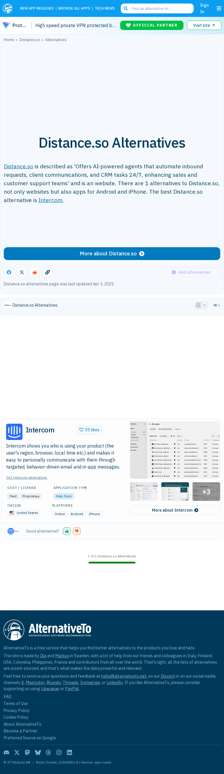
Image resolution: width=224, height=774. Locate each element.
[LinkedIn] (69, 752)
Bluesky (53, 682)
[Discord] (6, 752)
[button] (175, 450)
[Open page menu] (219, 8)
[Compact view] (204, 305)
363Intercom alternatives (26, 477)
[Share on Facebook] (9, 272)
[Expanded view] (198, 305)
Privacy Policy (16, 710)
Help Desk (64, 496)
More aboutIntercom (172, 510)
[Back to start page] (8, 8)
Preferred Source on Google (30, 738)
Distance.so (18, 166)
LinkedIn (114, 682)
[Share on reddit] (34, 272)
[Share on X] (22, 272)
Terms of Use (16, 703)
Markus (62, 655)
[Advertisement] (112, 85)
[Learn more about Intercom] (14, 432)
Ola (43, 655)
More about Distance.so (108, 253)
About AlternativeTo (22, 724)
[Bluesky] (38, 752)
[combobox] (157, 8)
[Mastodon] (27, 752)
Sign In (204, 8)
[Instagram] (59, 752)
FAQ (7, 696)
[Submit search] (126, 8)
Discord (168, 676)
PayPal (72, 688)
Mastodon (35, 682)
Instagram (90, 682)
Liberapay (50, 688)
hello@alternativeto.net (123, 676)
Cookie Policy (16, 717)
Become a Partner (20, 731)
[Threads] (48, 752)
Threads (70, 682)
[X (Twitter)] (17, 752)
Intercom (50, 200)
